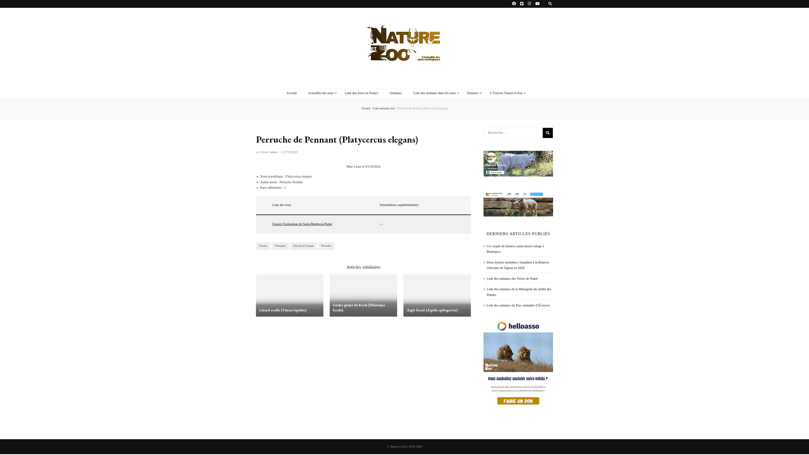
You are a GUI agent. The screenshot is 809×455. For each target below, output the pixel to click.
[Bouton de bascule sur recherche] (550, 4)
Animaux (396, 93)
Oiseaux (263, 245)
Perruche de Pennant (303, 245)
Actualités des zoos (321, 93)
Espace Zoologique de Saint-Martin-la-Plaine (302, 224)
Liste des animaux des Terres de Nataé (512, 278)
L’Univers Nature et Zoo (506, 93)
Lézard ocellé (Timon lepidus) (283, 310)
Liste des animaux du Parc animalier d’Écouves (518, 305)
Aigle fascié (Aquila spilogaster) (432, 310)
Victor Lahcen (269, 152)
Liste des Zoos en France (361, 93)
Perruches (326, 245)
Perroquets (280, 245)
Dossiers (472, 93)
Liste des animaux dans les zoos (434, 93)
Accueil (291, 93)
